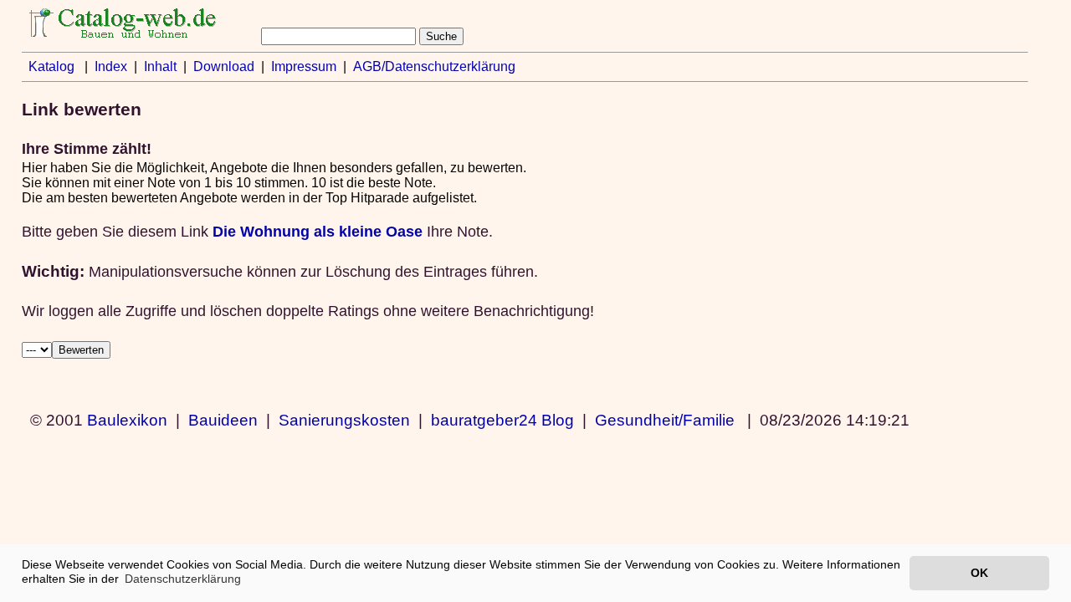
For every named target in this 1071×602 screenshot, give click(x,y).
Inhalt (160, 66)
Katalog (51, 66)
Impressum (303, 66)
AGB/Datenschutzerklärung (434, 66)
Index (111, 66)
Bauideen (223, 420)
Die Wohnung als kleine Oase (318, 231)
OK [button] (979, 572)
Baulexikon (127, 420)
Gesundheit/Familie (665, 420)
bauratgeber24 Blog (502, 420)
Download (223, 66)
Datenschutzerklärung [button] (183, 578)
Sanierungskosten (344, 420)
